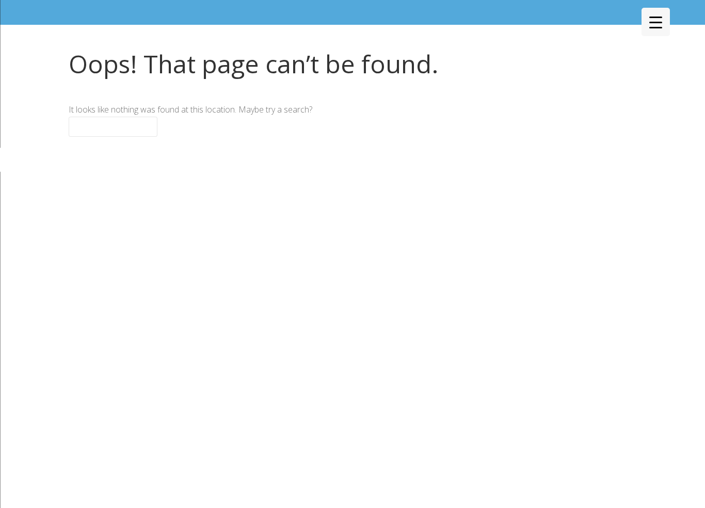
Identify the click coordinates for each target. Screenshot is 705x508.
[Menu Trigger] (656, 22)
